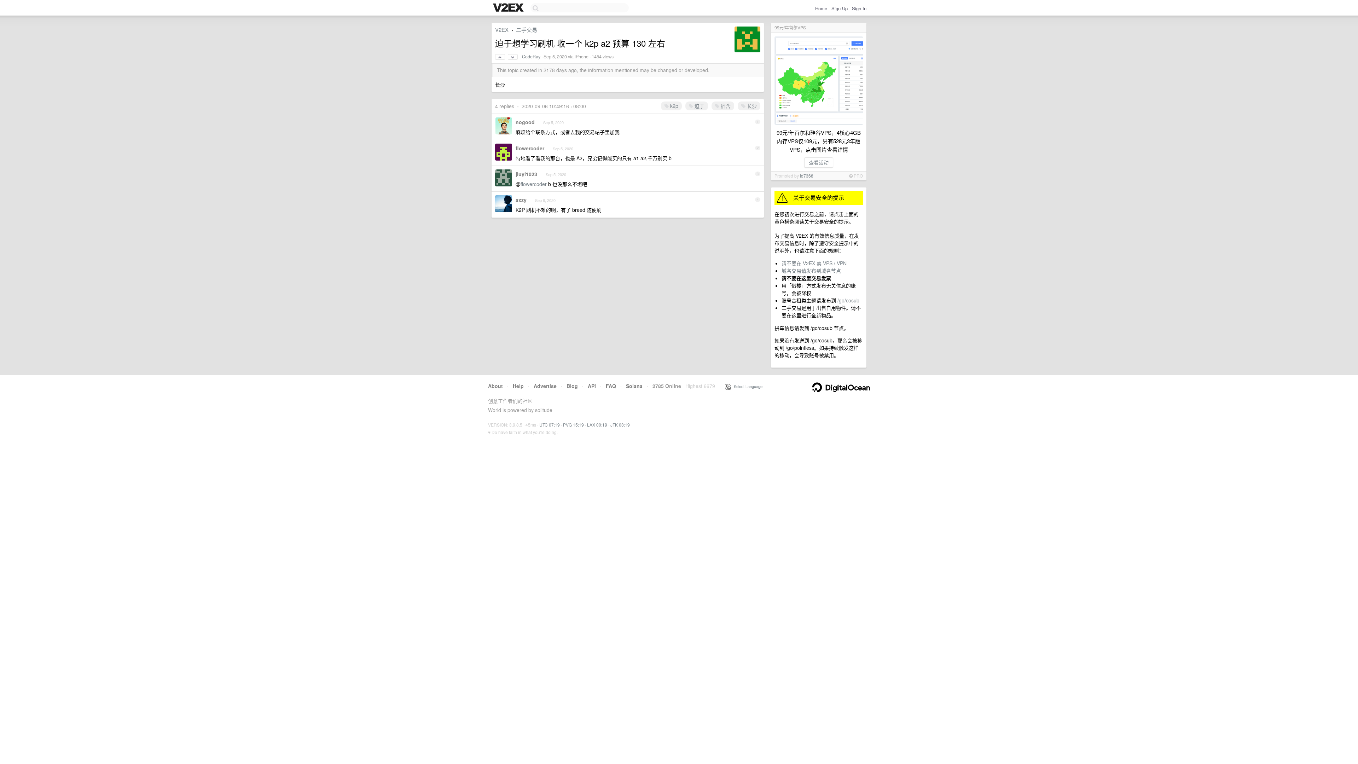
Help (518, 385)
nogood (525, 122)
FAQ (611, 385)
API (592, 385)
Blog (572, 385)
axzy (521, 199)
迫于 (698, 105)
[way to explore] (509, 8)
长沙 (751, 105)
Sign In (859, 8)
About (495, 385)
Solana (634, 385)
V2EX (502, 29)
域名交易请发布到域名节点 (811, 270)
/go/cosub (848, 300)
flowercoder (530, 148)
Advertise (545, 385)
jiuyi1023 (526, 174)
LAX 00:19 (597, 425)
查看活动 (819, 162)
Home (821, 8)
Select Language (746, 386)
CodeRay (531, 56)
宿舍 (725, 105)
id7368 (806, 176)
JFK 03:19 (620, 425)
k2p (673, 105)
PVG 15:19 (573, 425)
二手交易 (526, 29)
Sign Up (839, 8)
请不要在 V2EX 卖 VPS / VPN (814, 263)
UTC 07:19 (549, 425)
